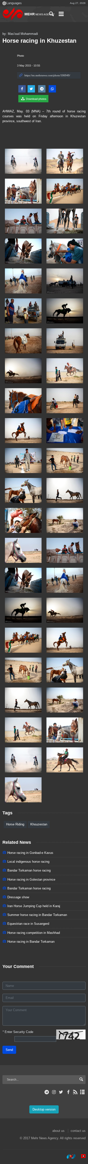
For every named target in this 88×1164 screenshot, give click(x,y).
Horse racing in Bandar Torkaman (31, 941)
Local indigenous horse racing (28, 861)
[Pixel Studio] (81, 1156)
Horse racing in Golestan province (31, 879)
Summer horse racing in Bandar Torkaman (37, 915)
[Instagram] (54, 1092)
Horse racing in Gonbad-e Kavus (30, 853)
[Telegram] (47, 1092)
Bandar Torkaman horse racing (29, 870)
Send (9, 1050)
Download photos (35, 98)
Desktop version (44, 1109)
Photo (20, 55)
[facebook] (68, 1092)
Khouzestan (38, 824)
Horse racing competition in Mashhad (33, 933)
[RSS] (75, 1092)
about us (58, 1131)
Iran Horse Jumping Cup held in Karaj (33, 906)
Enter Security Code (17, 1032)
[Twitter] (61, 1092)
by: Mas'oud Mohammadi (20, 34)
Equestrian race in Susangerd (28, 924)
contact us (78, 1131)
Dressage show (18, 897)
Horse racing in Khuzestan (39, 40)
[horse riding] (64, 550)
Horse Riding (15, 824)
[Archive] (82, 1092)
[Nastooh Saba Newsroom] (69, 1156)
